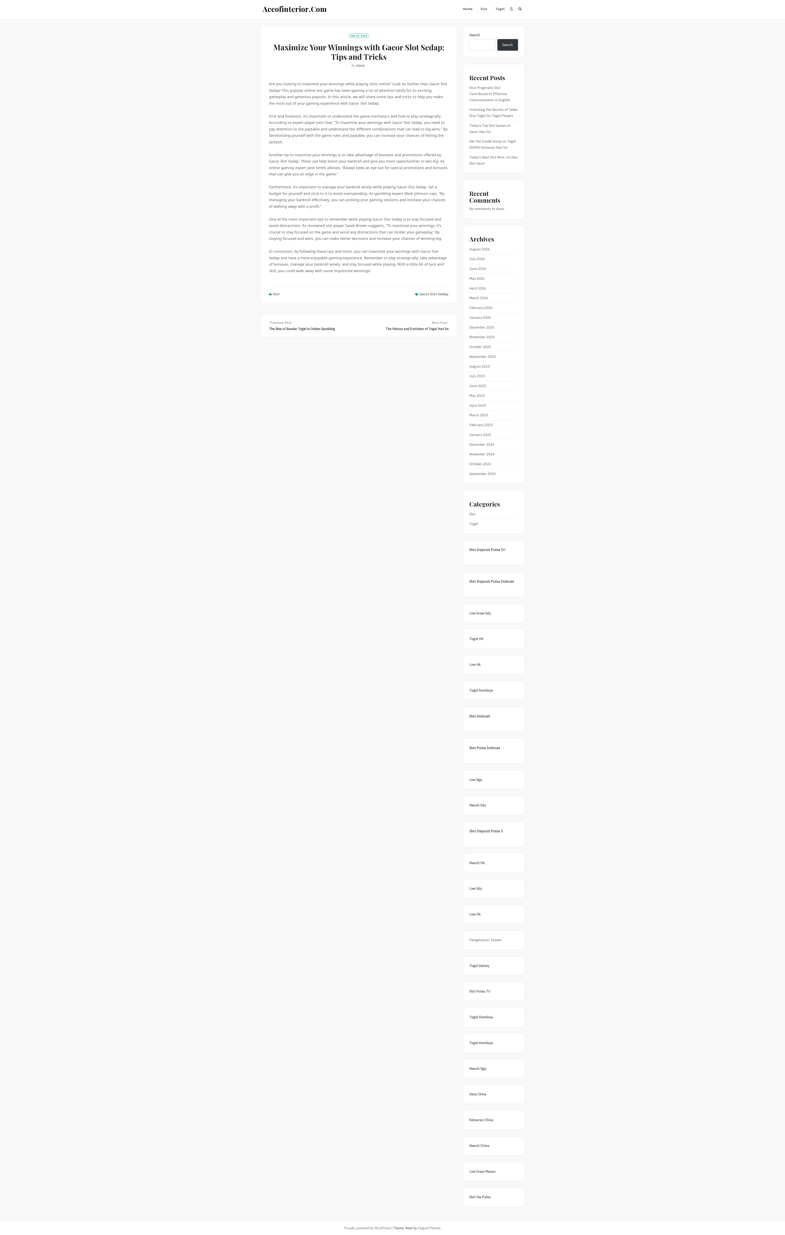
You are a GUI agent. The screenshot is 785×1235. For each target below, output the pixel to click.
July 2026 (477, 259)
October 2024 (480, 464)
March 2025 (478, 415)
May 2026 (477, 278)
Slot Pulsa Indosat (484, 747)
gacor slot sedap (434, 294)
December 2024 (481, 444)
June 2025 (477, 386)
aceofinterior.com (295, 9)
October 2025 (480, 347)
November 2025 (482, 337)
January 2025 (480, 434)
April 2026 (477, 288)
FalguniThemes (429, 1228)
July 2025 (477, 376)
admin (360, 65)
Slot (484, 9)
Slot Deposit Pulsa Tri (487, 549)
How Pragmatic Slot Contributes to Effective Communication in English (489, 93)
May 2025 (477, 395)
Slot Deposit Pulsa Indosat (491, 581)
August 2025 (479, 366)
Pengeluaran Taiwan (485, 940)
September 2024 (482, 474)
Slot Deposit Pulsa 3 (486, 831)
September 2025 (482, 356)
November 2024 (482, 454)
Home (468, 9)
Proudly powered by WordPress (367, 1228)
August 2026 (479, 249)
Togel (500, 9)
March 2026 (478, 298)
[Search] (520, 9)
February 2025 (481, 425)
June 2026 (477, 268)
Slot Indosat (479, 716)
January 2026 (480, 317)
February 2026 (481, 307)
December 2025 (481, 327)
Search (474, 35)
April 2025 (477, 405)
